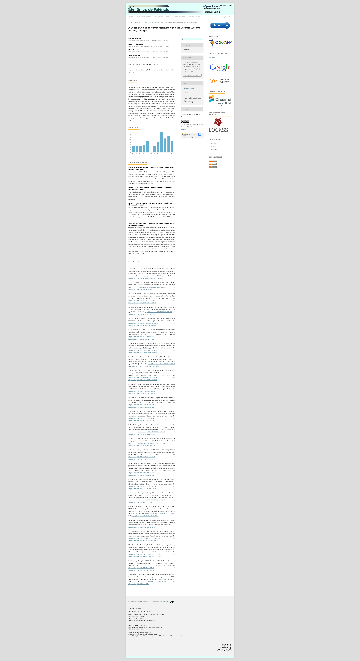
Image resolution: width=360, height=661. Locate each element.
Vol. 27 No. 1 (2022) (147, 22)
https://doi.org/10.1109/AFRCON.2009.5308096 (142, 323)
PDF (185, 39)
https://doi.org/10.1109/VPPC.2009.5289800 (141, 391)
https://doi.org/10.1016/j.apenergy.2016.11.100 (143, 350)
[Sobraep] (220, 46)
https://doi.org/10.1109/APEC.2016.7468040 (151, 432)
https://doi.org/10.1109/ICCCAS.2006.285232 (161, 364)
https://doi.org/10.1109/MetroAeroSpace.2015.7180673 (145, 278)
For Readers (212, 143)
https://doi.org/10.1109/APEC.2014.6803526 (141, 473)
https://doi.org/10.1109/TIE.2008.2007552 (141, 568)
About (130, 17)
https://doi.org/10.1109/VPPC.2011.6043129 (141, 457)
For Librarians (213, 149)
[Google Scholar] (220, 75)
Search (227, 17)
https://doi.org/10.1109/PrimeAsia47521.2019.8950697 (145, 554)
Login (230, 5)
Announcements (194, 17)
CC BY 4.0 (166, 602)
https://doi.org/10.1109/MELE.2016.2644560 (142, 486)
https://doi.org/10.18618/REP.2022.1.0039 (145, 64)
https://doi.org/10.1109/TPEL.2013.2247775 (141, 527)
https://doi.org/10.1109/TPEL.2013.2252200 (161, 513)
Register (223, 5)
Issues (168, 17)
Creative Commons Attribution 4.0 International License (192, 127)
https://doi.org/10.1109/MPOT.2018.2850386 (158, 312)
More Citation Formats (191, 75)
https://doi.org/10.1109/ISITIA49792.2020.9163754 (144, 538)
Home (130, 22)
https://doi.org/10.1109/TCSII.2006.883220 (141, 405)
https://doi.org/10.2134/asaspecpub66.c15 (151, 287)
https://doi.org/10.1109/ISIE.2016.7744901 (141, 418)
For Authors (158, 17)
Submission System (144, 17)
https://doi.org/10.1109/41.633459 (156, 581)
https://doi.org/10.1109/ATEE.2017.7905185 (141, 337)
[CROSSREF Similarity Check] (220, 105)
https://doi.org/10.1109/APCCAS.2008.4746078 (142, 377)
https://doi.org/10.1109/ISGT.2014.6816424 (151, 443)
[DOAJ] (220, 84)
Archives (137, 22)
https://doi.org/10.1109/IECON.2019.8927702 (142, 300)
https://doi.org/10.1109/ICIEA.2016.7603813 (151, 500)
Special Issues (180, 17)
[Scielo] (212, 58)
